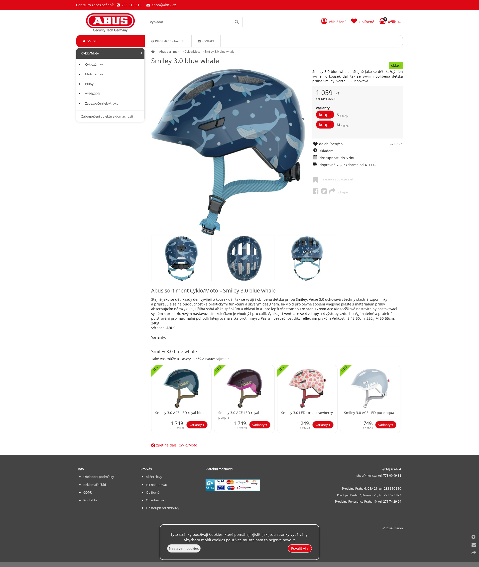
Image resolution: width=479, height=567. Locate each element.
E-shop (91, 41)
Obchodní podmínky (98, 476)
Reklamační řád (94, 484)
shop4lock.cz (163, 4)
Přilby (89, 84)
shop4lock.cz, (367, 475)
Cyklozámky (94, 64)
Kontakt (207, 41)
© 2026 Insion (392, 528)
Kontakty (90, 500)
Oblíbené (152, 492)
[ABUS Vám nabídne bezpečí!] (153, 51)
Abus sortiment (169, 51)
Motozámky (94, 74)
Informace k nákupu (169, 41)
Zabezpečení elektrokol (102, 103)
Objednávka (155, 500)
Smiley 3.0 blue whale (220, 51)
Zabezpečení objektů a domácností (107, 116)
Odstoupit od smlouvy (162, 508)
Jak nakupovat (156, 484)
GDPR (87, 492)
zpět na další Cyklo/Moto (176, 445)
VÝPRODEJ (92, 93)
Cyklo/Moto (192, 51)
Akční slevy (154, 476)
